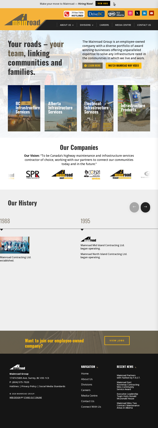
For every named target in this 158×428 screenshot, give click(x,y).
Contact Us (144, 24)
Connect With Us (91, 406)
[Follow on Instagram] (130, 13)
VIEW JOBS (117, 340)
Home (85, 373)
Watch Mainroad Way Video (123, 65)
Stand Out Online (33, 397)
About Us (65, 24)
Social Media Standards (52, 386)
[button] (134, 207)
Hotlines (14, 386)
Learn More (94, 65)
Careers (104, 24)
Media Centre (123, 24)
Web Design (15, 397)
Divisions (85, 24)
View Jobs (103, 3)
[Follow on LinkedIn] (144, 13)
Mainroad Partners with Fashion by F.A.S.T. (128, 376)
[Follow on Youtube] (151, 13)
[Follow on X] (137, 13)
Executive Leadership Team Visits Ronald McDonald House (127, 396)
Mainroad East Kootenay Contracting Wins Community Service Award (128, 386)
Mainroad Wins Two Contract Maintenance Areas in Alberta (128, 405)
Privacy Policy (29, 386)
